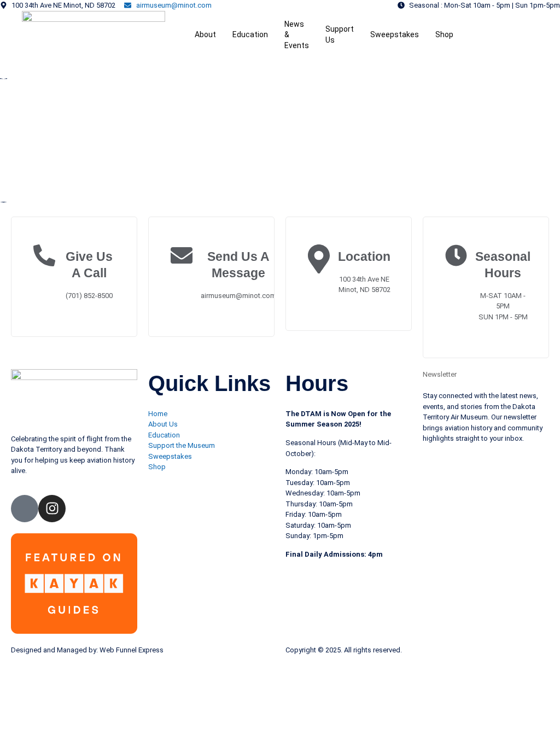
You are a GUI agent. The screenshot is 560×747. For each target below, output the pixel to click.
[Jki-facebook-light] (24, 508)
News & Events (296, 35)
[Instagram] (52, 508)
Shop (444, 34)
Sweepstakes (394, 34)
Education (250, 34)
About (205, 34)
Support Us (339, 34)
